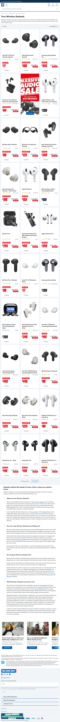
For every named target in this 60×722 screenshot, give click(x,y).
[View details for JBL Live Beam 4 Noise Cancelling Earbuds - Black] (10, 311)
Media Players (46, 512)
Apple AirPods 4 (27, 189)
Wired (37, 502)
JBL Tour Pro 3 (6, 234)
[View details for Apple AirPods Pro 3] (50, 220)
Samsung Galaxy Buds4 (49, 280)
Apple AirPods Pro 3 (48, 234)
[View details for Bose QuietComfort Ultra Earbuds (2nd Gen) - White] (30, 311)
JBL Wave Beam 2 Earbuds (49, 371)
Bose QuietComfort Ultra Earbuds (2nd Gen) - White (29, 326)
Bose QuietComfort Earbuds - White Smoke (9, 190)
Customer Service (8, 703)
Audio (6, 13)
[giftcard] (42, 718)
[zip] (23, 718)
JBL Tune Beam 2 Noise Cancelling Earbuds (48, 190)
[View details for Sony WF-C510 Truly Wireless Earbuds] (10, 41)
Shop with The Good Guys (10, 696)
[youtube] (10, 674)
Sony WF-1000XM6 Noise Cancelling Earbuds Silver (29, 372)
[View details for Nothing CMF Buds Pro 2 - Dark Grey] (50, 447)
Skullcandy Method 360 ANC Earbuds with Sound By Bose (29, 235)
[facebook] (2, 674)
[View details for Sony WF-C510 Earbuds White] (30, 266)
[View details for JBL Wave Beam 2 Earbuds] (50, 357)
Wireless (41, 502)
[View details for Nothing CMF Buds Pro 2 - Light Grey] (50, 402)
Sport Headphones (40, 589)
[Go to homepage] (2, 4)
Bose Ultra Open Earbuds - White (30, 416)
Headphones (11, 13)
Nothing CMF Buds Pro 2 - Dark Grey (49, 461)
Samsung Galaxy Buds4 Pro (49, 56)
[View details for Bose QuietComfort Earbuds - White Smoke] (10, 175)
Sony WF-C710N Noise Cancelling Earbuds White (49, 325)
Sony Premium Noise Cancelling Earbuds (8, 372)
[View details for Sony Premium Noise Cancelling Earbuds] (10, 357)
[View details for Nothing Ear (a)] (30, 447)
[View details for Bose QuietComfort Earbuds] (30, 41)
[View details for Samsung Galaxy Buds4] (50, 266)
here (20, 1)
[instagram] (4, 674)
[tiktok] (7, 674)
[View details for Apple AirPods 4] (30, 175)
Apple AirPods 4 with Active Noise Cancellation (49, 100)
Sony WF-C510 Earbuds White (29, 281)
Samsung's (9, 576)
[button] (13, 643)
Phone (32, 512)
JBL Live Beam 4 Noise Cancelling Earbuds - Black (8, 326)
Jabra (48, 574)
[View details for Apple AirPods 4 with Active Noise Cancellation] (50, 86)
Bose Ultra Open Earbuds (9, 415)
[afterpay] (33, 718)
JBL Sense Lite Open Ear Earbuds (29, 145)
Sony (51, 574)
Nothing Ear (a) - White (9, 460)
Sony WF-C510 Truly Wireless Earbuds (8, 56)
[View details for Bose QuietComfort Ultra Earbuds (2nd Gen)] (50, 131)
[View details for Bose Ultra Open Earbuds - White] (30, 402)
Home (2, 13)
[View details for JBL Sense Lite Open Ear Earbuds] (30, 131)
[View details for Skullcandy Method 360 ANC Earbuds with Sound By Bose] (30, 220)
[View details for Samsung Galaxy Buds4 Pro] (50, 41)
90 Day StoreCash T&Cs (38, 664)
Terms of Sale (4, 711)
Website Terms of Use (23, 688)
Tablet (36, 512)
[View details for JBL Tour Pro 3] (10, 220)
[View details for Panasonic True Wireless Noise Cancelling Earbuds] (10, 86)
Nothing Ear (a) (26, 460)
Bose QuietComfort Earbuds (28, 56)
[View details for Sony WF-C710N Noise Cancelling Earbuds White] (50, 311)
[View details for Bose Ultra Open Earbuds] (10, 402)
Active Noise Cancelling (20, 539)
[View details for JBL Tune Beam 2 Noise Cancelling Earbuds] (50, 175)
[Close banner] (22, 714)
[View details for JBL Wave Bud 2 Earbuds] (10, 131)
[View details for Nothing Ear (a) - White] (10, 447)
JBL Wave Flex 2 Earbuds (9, 280)
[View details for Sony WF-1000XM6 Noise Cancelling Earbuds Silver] (30, 357)
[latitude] (38, 718)
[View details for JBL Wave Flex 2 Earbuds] (10, 266)
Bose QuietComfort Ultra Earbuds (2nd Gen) (49, 145)
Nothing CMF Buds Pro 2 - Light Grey (49, 416)
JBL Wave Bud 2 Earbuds (9, 144)
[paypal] (27, 718)
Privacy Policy (32, 688)
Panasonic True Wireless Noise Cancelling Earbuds (10, 100)
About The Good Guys (9, 700)
